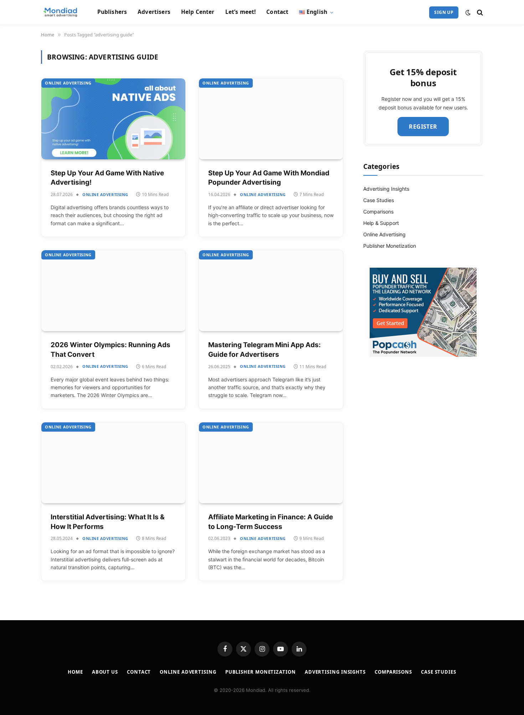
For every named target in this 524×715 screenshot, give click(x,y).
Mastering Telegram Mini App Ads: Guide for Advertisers (264, 350)
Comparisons (378, 212)
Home (75, 672)
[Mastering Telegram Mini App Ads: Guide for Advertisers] (271, 290)
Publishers (112, 12)
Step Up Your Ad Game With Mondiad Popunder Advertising (268, 178)
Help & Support (381, 223)
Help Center (198, 12)
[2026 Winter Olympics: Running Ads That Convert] (113, 290)
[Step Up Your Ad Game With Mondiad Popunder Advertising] (271, 118)
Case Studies (378, 200)
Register (423, 126)
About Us (105, 672)
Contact (277, 12)
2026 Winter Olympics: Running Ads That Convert (110, 350)
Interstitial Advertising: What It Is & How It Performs (108, 522)
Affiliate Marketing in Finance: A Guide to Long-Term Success (270, 522)
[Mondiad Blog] (60, 12)
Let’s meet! (240, 12)
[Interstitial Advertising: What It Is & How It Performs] (113, 462)
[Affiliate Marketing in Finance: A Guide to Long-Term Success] (271, 462)
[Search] (479, 12)
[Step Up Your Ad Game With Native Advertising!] (113, 118)
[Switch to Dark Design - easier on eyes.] (468, 12)
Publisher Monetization (389, 246)
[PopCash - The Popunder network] (423, 312)
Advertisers (154, 12)
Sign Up (443, 12)
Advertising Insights (386, 189)
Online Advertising (68, 83)
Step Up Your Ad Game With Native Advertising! (107, 178)
